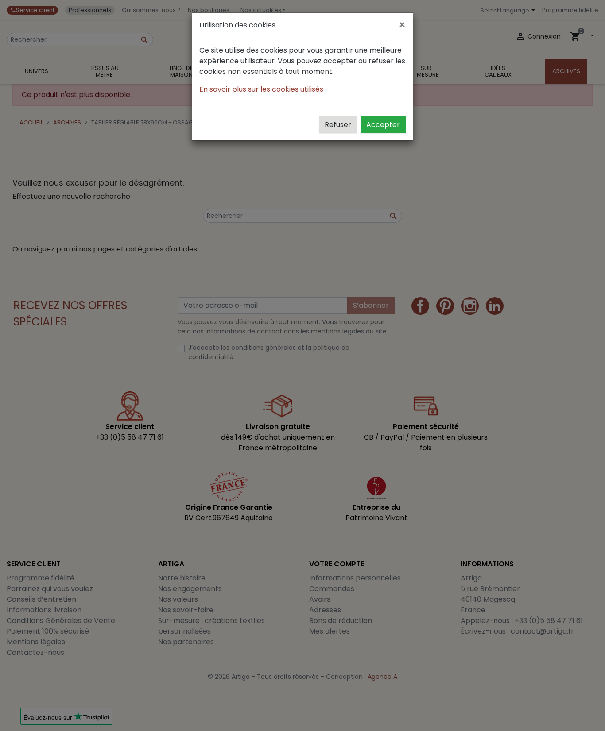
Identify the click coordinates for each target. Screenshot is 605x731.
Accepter (383, 125)
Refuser (338, 125)
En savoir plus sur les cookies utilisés (261, 89)
